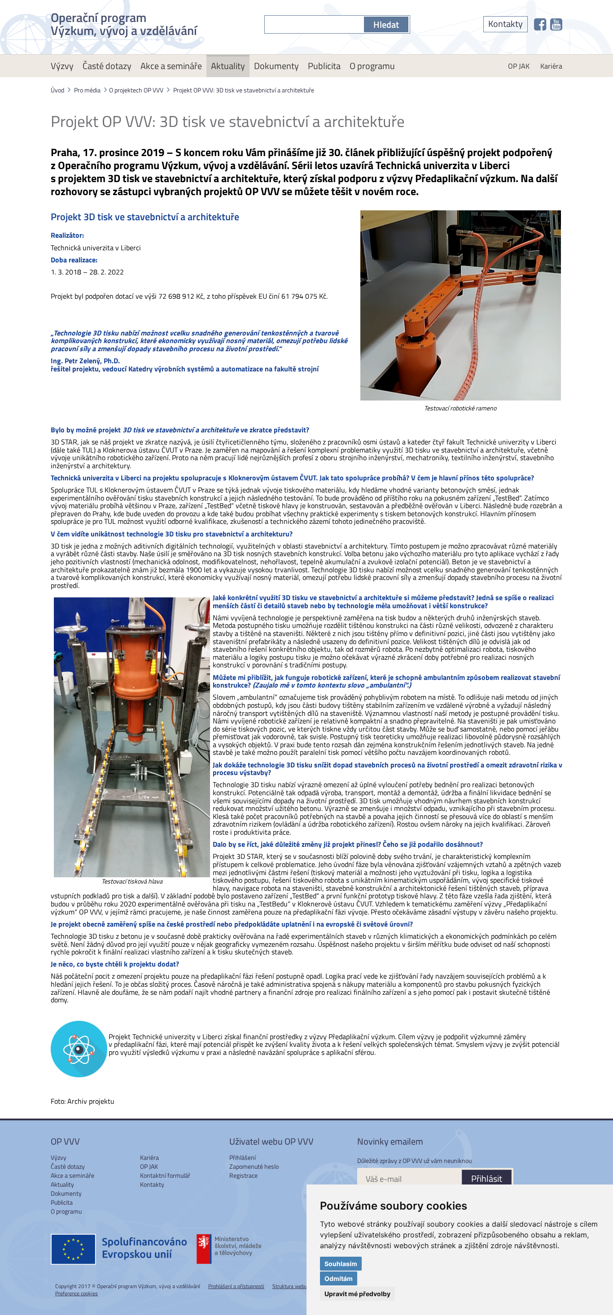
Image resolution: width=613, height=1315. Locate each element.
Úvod (57, 90)
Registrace (243, 1175)
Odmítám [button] (338, 1278)
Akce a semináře (171, 66)
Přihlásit (486, 1178)
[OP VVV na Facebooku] (540, 24)
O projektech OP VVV (136, 90)
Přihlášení (242, 1157)
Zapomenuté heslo (254, 1166)
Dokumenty (276, 66)
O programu (372, 66)
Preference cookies (76, 1293)
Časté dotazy (107, 66)
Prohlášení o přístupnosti (236, 1286)
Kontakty (505, 23)
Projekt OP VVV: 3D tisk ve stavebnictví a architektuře (243, 90)
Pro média (87, 90)
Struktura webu (289, 1286)
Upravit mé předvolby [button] (357, 1294)
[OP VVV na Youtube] (556, 24)
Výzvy (62, 66)
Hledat (386, 24)
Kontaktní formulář (165, 1175)
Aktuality (228, 66)
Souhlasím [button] (340, 1263)
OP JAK (519, 66)
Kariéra (551, 66)
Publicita (324, 66)
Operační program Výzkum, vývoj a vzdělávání (124, 22)
